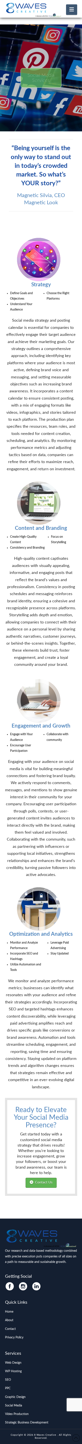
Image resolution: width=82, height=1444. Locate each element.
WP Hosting (13, 1371)
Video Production (17, 1414)
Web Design (13, 1362)
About (9, 1320)
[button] (71, 9)
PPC (7, 1388)
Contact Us (43, 1182)
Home (9, 1311)
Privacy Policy (14, 1337)
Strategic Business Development (26, 1422)
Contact (10, 1329)
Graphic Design (15, 1397)
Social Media (13, 1405)
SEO (8, 1379)
